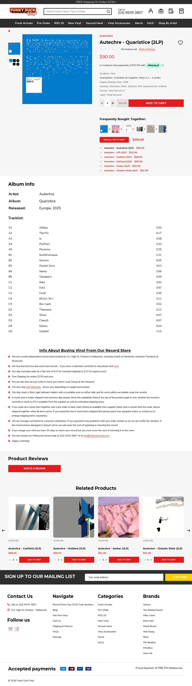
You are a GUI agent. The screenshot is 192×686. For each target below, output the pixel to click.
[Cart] (181, 11)
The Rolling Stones (153, 610)
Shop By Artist (168, 23)
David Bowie (149, 626)
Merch (139, 23)
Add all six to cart (114, 140)
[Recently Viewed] (171, 11)
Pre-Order (43, 23)
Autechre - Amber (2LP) (113, 548)
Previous (3, 530)
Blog (55, 610)
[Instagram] (10, 629)
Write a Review (147, 49)
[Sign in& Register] (150, 11)
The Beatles (149, 642)
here (116, 366)
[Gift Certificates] (161, 11)
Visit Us (57, 620)
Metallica (148, 648)
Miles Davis (149, 615)
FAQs (56, 631)
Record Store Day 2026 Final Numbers (73, 604)
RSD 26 (59, 23)
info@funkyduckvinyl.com (96, 435)
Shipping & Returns (63, 626)
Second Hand (94, 23)
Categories (110, 596)
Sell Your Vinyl (60, 615)
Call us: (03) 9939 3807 (24, 604)
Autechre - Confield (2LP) (24, 548)
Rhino (146, 637)
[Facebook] (17, 629)
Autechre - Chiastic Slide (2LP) (162, 548)
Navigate (63, 596)
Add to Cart (156, 103)
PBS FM (163, 668)
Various (147, 604)
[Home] (9, 31)
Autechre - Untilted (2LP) (69, 548)
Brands (151, 596)
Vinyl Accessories (119, 23)
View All (147, 653)
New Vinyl (74, 23)
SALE (150, 23)
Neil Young (148, 631)
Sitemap (57, 637)
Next (189, 530)
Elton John (148, 620)
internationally (33, 387)
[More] (83, 23)
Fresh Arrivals (24, 23)
